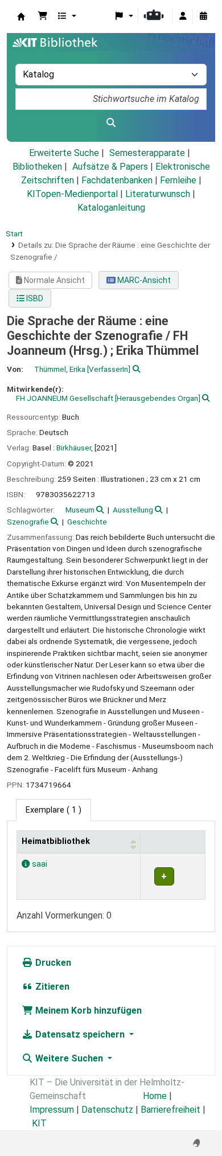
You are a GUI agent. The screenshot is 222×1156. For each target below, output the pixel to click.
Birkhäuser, (74, 447)
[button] (42, 16)
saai (38, 864)
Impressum (52, 1109)
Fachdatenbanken (117, 180)
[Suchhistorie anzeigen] (203, 16)
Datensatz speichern (80, 1034)
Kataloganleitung (111, 207)
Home (155, 1096)
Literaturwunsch (157, 193)
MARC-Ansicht (143, 280)
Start (14, 233)
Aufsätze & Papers (110, 166)
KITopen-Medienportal (72, 193)
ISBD (33, 298)
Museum (79, 509)
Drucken (52, 962)
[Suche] (111, 123)
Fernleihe (178, 180)
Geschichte (87, 521)
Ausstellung (133, 509)
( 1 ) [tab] (53, 810)
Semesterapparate (147, 152)
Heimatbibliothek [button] (56, 841)
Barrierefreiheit (170, 1109)
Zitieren (51, 986)
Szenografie (28, 521)
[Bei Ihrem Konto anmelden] (182, 16)
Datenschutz (107, 1109)
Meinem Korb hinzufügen (87, 1010)
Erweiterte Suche (64, 152)
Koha (21, 17)
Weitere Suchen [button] (69, 1058)
